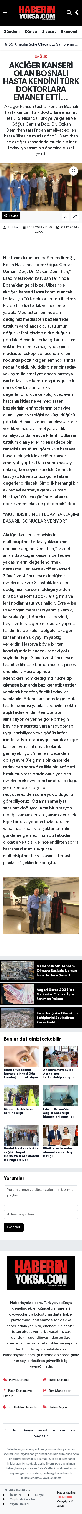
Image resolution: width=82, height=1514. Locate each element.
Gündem (11, 32)
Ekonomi (69, 32)
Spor (71, 1430)
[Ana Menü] (5, 13)
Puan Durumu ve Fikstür (17, 1393)
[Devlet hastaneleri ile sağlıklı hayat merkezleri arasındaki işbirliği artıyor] (21, 1135)
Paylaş (13, 216)
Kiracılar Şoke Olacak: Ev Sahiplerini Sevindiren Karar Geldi (41, 44)
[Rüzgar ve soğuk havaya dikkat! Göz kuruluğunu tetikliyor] (21, 1056)
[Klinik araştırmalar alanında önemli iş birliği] (60, 1135)
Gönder (13, 1227)
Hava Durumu (19, 1380)
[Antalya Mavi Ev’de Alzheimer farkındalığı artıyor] (60, 1056)
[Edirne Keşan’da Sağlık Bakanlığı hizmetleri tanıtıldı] (60, 1096)
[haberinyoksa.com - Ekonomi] (37, 13)
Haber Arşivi (58, 1407)
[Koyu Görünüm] (75, 13)
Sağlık (41, 57)
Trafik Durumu (58, 1380)
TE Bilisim (14, 227)
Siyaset (49, 32)
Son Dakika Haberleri (23, 1407)
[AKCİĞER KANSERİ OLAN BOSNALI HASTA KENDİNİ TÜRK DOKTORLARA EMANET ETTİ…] (41, 187)
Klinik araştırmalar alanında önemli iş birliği (57, 1152)
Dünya (31, 32)
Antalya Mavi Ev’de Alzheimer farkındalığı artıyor (58, 1073)
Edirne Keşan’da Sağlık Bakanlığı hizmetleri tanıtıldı (58, 1113)
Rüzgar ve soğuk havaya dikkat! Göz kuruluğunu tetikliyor (21, 1073)
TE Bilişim (64, 1497)
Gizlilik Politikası (17, 1490)
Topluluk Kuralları (22, 1499)
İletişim (15, 1495)
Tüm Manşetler (59, 1390)
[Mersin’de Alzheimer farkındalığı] (21, 1096)
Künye (39, 1495)
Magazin (41, 1436)
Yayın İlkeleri (19, 1504)
